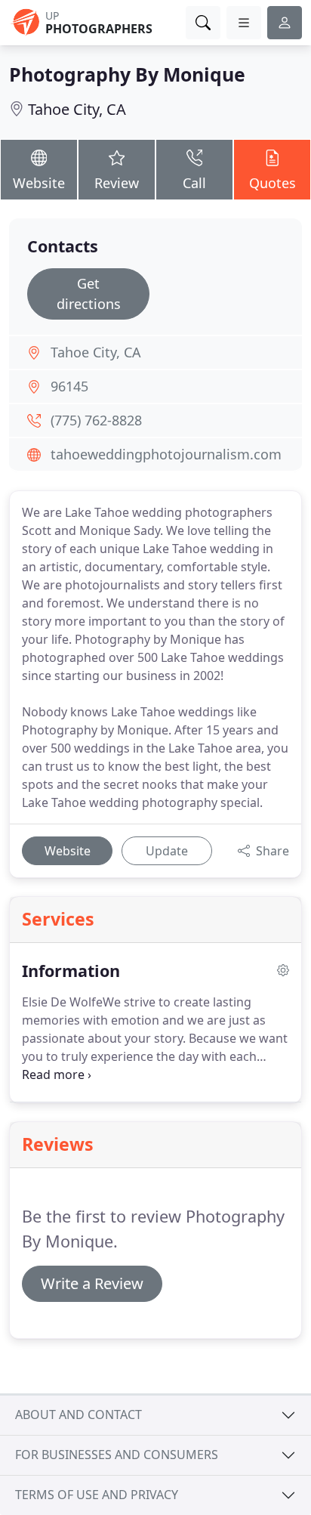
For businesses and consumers (116, 1454)
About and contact (78, 1414)
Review (116, 183)
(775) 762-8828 (96, 420)
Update (167, 851)
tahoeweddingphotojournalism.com (166, 454)
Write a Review (92, 1283)
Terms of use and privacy (96, 1494)
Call (194, 183)
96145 (69, 386)
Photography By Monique (127, 74)
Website (39, 183)
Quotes (272, 183)
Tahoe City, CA (77, 109)
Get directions (89, 293)
